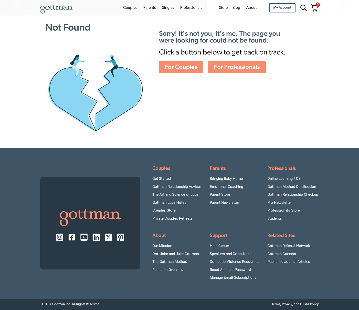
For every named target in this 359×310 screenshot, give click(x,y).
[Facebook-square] (72, 237)
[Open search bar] (302, 8)
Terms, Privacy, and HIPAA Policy (295, 304)
